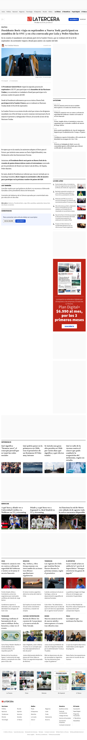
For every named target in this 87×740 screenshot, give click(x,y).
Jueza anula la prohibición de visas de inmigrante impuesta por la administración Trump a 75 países (69, 131)
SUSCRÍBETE (69, 326)
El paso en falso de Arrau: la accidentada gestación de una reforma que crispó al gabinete (64, 225)
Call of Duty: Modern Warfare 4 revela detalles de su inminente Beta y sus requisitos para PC (11, 648)
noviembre (11, 205)
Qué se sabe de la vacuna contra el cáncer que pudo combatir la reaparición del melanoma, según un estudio (75, 453)
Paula (68, 616)
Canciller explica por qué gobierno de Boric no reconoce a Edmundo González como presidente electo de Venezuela (25, 189)
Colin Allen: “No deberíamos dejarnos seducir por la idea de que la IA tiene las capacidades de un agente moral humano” (54, 608)
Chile (3, 561)
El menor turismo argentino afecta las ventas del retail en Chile (32, 594)
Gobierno (11, 203)
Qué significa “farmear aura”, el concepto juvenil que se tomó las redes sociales (10, 450)
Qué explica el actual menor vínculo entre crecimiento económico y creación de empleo (32, 608)
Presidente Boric (18, 203)
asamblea (33, 203)
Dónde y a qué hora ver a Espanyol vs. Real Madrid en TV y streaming (42, 510)
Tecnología (29, 12)
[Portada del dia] (69, 294)
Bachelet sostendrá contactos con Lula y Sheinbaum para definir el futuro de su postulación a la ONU (64, 193)
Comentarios (14, 81)
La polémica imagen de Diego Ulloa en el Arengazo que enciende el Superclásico (75, 594)
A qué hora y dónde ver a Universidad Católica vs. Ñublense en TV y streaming (13, 510)
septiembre (40, 203)
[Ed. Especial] (61, 691)
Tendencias (48, 561)
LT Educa (84, 12)
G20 (2, 205)
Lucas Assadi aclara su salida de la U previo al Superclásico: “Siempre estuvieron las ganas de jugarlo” (75, 568)
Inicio (3, 12)
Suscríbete (21, 221)
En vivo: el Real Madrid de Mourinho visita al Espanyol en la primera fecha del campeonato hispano (75, 608)
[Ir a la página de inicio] (43, 19)
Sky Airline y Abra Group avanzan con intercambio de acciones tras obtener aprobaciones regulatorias (32, 570)
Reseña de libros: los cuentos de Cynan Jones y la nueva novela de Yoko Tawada (32, 622)
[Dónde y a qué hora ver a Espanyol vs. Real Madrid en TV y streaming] (43, 521)
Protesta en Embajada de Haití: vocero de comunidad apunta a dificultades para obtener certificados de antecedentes (68, 146)
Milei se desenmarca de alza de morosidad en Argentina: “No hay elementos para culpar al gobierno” (53, 658)
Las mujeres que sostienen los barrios (74, 620)
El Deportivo (37, 12)
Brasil (5, 205)
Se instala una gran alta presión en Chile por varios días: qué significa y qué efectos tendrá (54, 450)
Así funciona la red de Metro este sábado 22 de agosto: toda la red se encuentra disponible (72, 510)
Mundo (45, 12)
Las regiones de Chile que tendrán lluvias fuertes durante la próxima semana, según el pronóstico (54, 568)
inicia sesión (8, 221)
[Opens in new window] (44, 691)
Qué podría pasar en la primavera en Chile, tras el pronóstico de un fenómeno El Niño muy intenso (32, 450)
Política (9, 12)
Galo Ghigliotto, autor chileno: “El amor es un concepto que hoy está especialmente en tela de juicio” (32, 648)
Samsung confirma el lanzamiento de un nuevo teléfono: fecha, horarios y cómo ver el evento (10, 623)
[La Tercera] (9, 691)
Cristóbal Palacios (13, 45)
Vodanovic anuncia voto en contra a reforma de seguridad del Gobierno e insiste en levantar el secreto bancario (69, 114)
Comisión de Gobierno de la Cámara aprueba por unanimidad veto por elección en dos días (24, 196)
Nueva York (47, 203)
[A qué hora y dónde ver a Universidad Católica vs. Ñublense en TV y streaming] (14, 521)
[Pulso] (26, 691)
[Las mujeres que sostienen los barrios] (76, 635)
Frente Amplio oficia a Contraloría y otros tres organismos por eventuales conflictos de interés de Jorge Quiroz (69, 123)
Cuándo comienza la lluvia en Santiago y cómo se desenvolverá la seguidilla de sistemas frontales (54, 595)
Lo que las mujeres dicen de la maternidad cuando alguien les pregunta (75, 647)
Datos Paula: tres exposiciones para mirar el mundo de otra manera (75, 657)
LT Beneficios (66, 12)
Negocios (21, 12)
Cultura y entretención (31, 616)
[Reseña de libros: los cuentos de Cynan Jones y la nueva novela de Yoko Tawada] (32, 635)
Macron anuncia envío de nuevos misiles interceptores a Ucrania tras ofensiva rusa (67, 106)
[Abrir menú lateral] (3, 19)
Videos (50, 12)
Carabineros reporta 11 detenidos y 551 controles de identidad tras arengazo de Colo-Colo (70, 138)
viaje (25, 203)
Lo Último (58, 12)
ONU (28, 203)
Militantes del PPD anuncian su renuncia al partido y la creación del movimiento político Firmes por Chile (65, 200)
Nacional (15, 12)
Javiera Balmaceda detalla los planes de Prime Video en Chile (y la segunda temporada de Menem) (32, 658)
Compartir (5, 81)
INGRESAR (83, 19)
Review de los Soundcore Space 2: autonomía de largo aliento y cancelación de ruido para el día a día (11, 658)
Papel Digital (76, 12)
